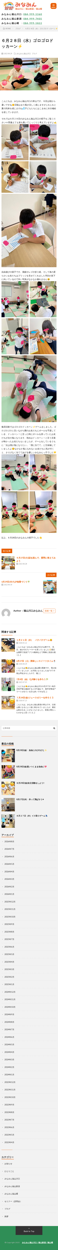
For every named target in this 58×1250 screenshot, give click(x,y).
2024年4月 (9, 1052)
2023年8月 (9, 1112)
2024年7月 (9, 1029)
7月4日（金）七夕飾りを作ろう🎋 (32, 679)
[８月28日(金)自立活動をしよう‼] (8, 788)
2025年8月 (9, 932)
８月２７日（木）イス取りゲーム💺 (32, 816)
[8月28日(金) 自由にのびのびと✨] (8, 755)
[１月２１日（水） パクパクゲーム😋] (8, 645)
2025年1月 (9, 984)
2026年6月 (9, 856)
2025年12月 (9, 901)
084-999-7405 (32, 18)
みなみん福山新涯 (12, 1186)
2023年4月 (9, 1142)
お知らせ (8, 1163)
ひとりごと (9, 1171)
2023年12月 (9, 1082)
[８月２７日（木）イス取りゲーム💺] (8, 821)
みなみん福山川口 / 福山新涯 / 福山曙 (37, 1242)
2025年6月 (9, 947)
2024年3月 (9, 1059)
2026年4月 (9, 871)
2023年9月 (9, 1104)
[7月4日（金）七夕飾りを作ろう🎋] (8, 684)
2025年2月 (9, 977)
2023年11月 (9, 1089)
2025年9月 (9, 924)
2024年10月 (9, 1007)
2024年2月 (9, 1067)
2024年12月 (9, 992)
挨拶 (6, 1216)
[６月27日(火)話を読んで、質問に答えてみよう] (8, 563)
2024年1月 (9, 1074)
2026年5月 (9, 864)
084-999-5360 (32, 14)
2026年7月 (9, 849)
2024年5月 (9, 1044)
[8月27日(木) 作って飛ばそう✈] (8, 804)
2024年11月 (9, 999)
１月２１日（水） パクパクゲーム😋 (34, 640)
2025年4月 (9, 962)
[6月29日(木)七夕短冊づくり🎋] (50, 587)
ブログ (34, 53)
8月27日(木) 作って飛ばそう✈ (30, 799)
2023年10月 (9, 1097)
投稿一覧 (48, 611)
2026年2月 (9, 886)
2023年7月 (9, 1119)
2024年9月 (9, 1014)
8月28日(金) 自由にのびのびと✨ (31, 750)
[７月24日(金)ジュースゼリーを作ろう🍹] (8, 702)
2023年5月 (9, 1135)
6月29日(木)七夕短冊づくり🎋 (15, 581)
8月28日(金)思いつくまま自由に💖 (31, 766)
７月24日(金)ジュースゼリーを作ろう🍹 (35, 697)
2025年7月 (9, 939)
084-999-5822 (32, 23)
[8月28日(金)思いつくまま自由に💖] (8, 772)
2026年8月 (9, 841)
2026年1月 (9, 894)
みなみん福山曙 (11, 1194)
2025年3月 (9, 969)
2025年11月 (9, 909)
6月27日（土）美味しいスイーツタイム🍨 (36, 661)
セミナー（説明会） (13, 1201)
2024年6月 (9, 1037)
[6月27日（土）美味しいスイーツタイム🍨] (8, 666)
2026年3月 (9, 879)
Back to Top (29, 1231)
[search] (54, 728)
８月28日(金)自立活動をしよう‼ (30, 783)
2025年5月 (9, 954)
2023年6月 (9, 1127)
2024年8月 (9, 1022)
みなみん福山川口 (24, 53)
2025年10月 (9, 916)
